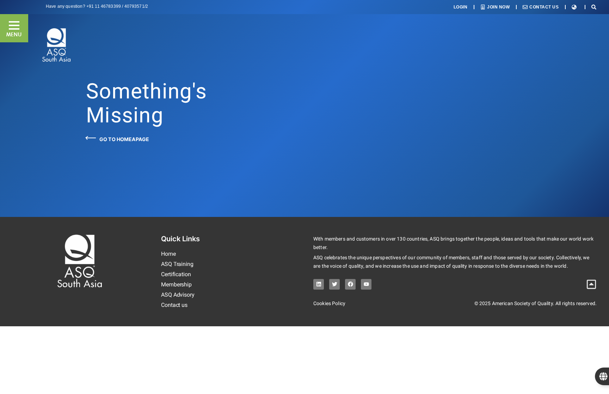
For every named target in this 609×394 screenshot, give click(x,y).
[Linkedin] (318, 284)
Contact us (174, 305)
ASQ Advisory (178, 294)
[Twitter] (334, 284)
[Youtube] (366, 284)
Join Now (498, 7)
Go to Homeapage (124, 139)
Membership (176, 284)
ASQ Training (177, 264)
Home (168, 253)
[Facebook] (350, 284)
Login (461, 7)
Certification (176, 274)
